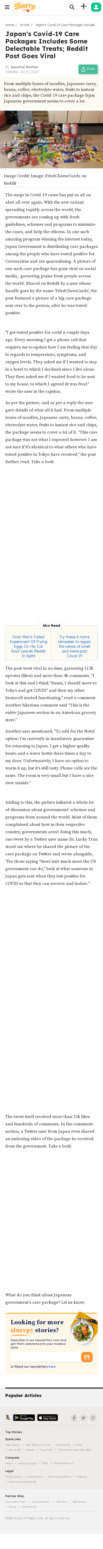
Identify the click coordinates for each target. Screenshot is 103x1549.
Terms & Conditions (60, 1476)
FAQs (45, 1463)
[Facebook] (74, 1418)
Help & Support (27, 1463)
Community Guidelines (22, 1481)
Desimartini (80, 1501)
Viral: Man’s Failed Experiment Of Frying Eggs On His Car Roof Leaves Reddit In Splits (28, 646)
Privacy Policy (13, 1476)
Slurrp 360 (15, 1450)
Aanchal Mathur (24, 67)
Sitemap (82, 1476)
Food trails (46, 1450)
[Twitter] (83, 1418)
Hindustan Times (15, 1501)
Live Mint (61, 1501)
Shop (79, 1445)
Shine (12, 1506)
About (9, 1463)
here (51, 1367)
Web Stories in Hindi (38, 1445)
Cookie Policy (35, 1476)
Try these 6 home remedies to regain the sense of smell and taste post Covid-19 (74, 646)
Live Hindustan (41, 1501)
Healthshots (29, 1506)
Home (9, 25)
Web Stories (12, 1445)
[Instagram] (93, 1418)
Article (24, 25)
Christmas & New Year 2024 (75, 1450)
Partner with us (63, 1463)
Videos (30, 1450)
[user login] (96, 7)
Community (63, 1445)
